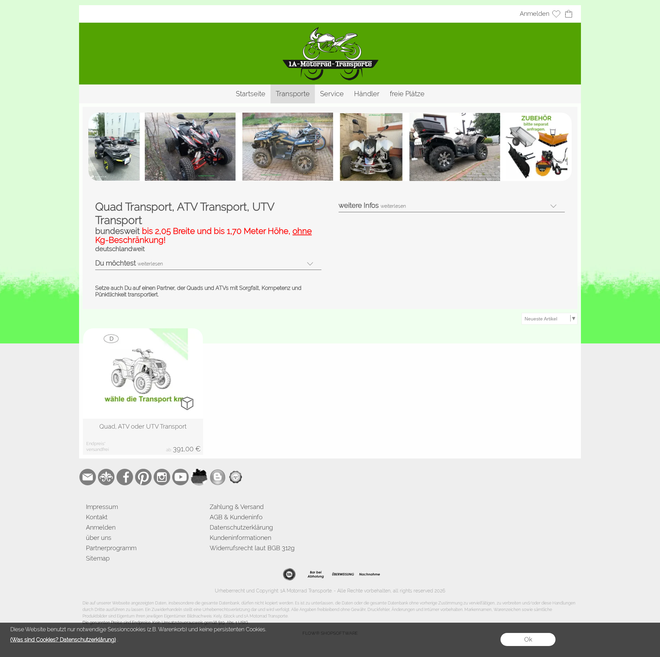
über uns (98, 537)
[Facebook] (124, 477)
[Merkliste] (556, 14)
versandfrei (97, 449)
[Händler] (367, 93)
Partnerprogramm (111, 548)
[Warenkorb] (568, 14)
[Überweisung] (343, 574)
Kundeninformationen (240, 537)
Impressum (102, 506)
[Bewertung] (236, 477)
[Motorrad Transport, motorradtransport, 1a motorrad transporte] (330, 29)
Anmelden (534, 14)
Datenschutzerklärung (241, 527)
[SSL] (289, 574)
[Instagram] (161, 477)
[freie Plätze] (407, 93)
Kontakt (97, 517)
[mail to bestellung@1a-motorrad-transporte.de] (87, 477)
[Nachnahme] (370, 574)
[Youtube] (180, 477)
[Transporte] (293, 93)
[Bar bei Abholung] (316, 574)
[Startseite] (251, 93)
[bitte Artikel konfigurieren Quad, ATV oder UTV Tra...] (187, 403)
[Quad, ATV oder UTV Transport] (143, 437)
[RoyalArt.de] (106, 477)
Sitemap (98, 558)
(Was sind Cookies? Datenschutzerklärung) (63, 639)
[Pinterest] (143, 477)
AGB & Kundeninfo (236, 517)
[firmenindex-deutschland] (199, 477)
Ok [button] (528, 639)
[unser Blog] (217, 477)
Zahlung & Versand (237, 506)
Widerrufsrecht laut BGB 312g (252, 548)
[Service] (332, 93)
